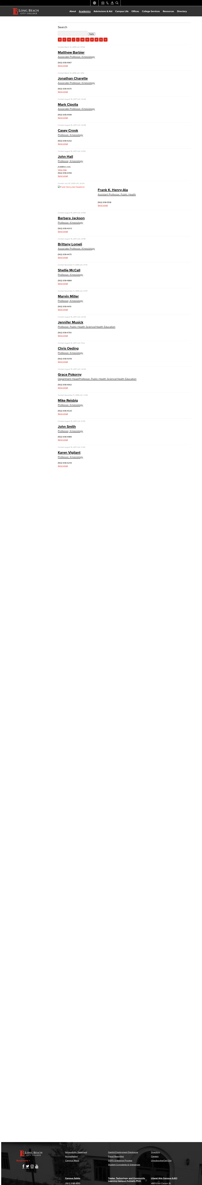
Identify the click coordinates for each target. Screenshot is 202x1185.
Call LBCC (107, 3)
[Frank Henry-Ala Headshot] (71, 187)
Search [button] (117, 3)
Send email (63, 66)
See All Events (103, 3)
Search (62, 27)
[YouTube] (36, 1166)
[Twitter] (27, 1166)
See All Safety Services (112, 3)
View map (62, 170)
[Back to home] (25, 11)
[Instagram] (32, 1166)
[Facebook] (23, 1166)
